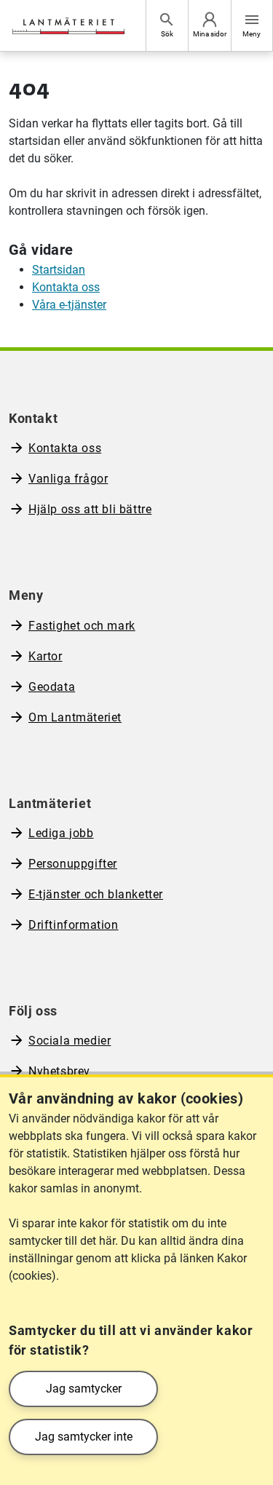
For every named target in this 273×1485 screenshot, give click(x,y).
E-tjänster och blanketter (95, 894)
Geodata (51, 687)
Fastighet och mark (81, 626)
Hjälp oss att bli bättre (89, 509)
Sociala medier (69, 1041)
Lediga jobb (61, 833)
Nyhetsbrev (59, 1071)
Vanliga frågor (68, 479)
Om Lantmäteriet (75, 717)
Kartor (45, 656)
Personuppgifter (72, 864)
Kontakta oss (66, 287)
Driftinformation (73, 925)
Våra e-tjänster (69, 305)
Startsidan (58, 270)
